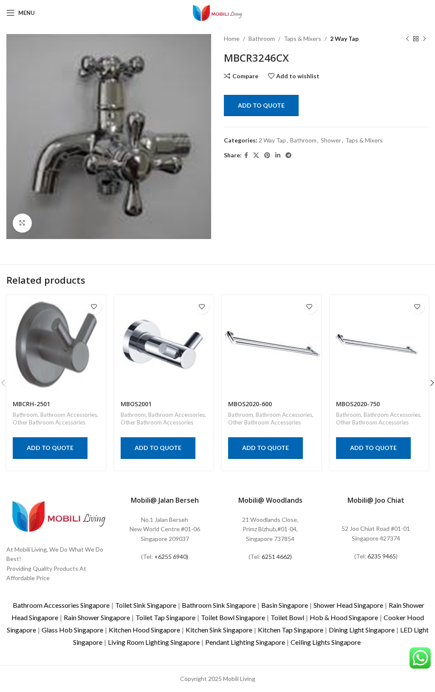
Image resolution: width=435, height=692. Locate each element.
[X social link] (256, 155)
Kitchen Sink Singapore (219, 630)
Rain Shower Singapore (97, 617)
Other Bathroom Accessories (49, 422)
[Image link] (59, 515)
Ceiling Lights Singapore (326, 642)
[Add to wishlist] (94, 306)
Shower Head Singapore (348, 605)
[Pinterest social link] (267, 155)
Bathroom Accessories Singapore (61, 605)
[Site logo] (217, 12)
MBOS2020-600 (250, 404)
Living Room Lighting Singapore (154, 642)
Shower (331, 140)
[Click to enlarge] (22, 223)
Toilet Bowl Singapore (233, 617)
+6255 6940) (171, 556)
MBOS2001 (136, 404)
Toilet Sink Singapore (145, 605)
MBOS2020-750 (358, 404)
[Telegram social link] (288, 155)
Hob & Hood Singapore (344, 617)
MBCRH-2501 (31, 404)
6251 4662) (277, 556)
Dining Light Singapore (362, 630)
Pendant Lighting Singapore (245, 642)
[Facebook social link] (246, 155)
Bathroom (262, 38)
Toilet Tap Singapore (165, 617)
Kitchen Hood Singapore (144, 630)
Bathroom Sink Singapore (219, 605)
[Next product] (424, 38)
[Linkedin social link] (278, 155)
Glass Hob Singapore (72, 630)
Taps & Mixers (302, 38)
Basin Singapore (284, 605)
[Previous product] (407, 38)
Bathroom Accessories (68, 414)
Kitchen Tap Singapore (290, 630)
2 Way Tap (344, 38)
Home (232, 38)
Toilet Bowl (287, 617)
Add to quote (261, 105)
